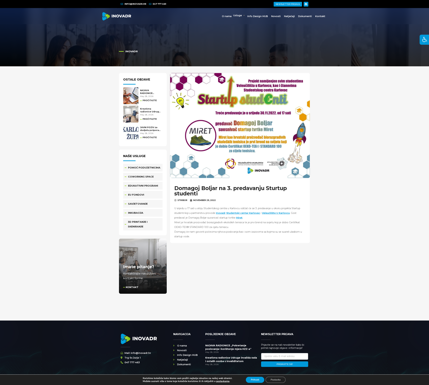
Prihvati (255, 379)
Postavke (276, 379)
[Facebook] (306, 4)
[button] (239, 15)
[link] (221, 213)
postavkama (222, 381)
